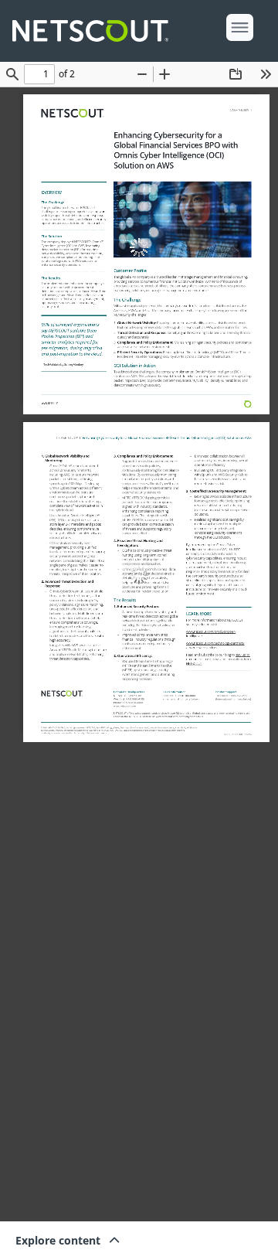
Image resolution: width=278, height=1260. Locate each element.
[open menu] (239, 27)
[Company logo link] (95, 31)
